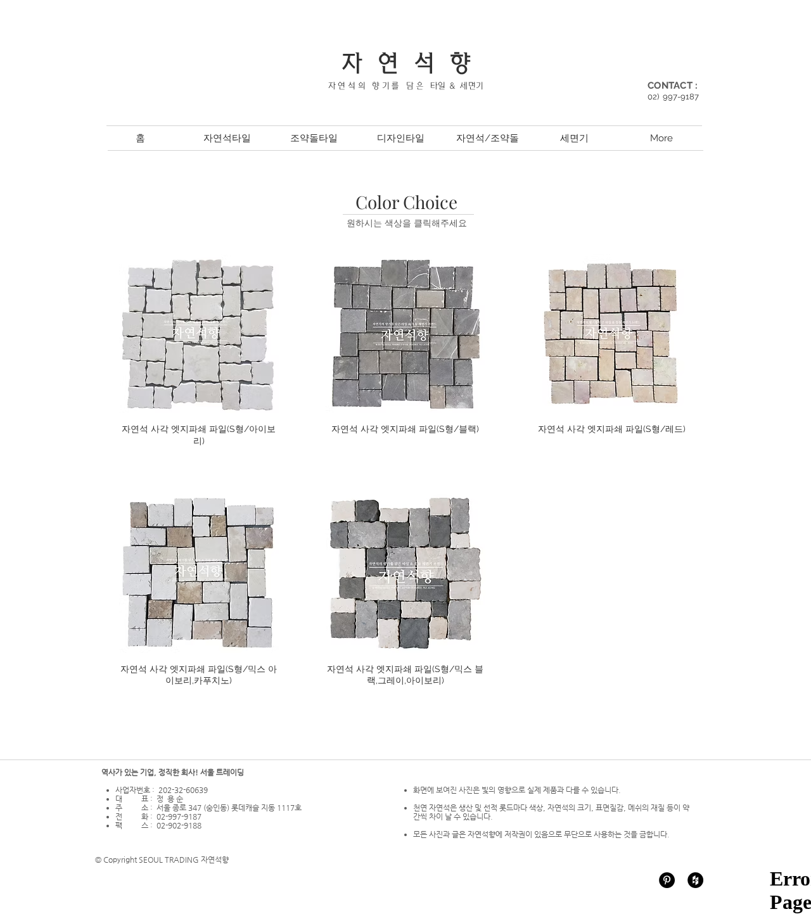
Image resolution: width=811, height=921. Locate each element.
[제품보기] (199, 334)
